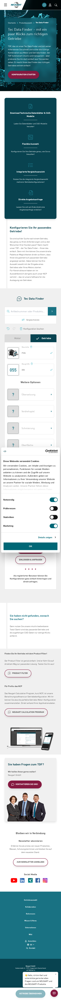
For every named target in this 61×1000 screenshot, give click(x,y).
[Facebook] (37, 880)
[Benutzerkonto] (50, 5)
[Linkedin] (22, 880)
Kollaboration (30, 907)
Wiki (30, 934)
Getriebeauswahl (30, 900)
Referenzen (30, 914)
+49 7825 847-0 (30, 970)
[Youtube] (14, 880)
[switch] (54, 508)
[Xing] (30, 880)
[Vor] (14, 328)
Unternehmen (30, 927)
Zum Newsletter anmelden (30, 862)
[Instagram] (45, 880)
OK (30, 546)
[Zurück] (8, 328)
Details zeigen (45, 537)
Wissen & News (30, 921)
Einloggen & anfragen (30, 559)
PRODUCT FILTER (20, 673)
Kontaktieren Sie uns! (27, 784)
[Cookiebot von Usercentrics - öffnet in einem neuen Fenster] (45, 451)
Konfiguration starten (23, 74)
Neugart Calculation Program (28, 712)
